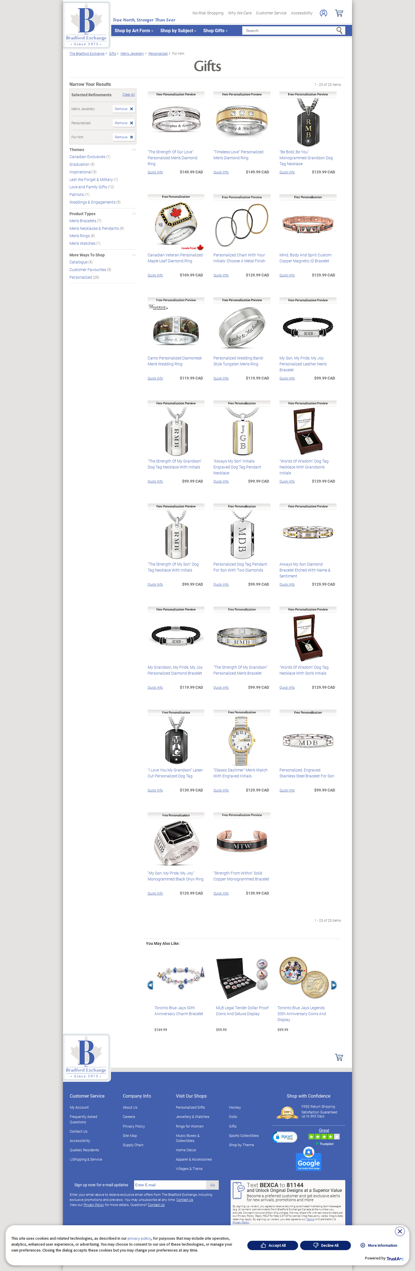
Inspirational (80, 172)
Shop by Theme (241, 1144)
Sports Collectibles (244, 1135)
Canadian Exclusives (87, 156)
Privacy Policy (134, 1126)
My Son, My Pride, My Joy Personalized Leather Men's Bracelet (303, 363)
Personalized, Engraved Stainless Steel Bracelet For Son (306, 773)
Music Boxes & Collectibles (188, 1138)
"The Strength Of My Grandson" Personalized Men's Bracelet (240, 670)
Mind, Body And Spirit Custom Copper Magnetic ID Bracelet (305, 257)
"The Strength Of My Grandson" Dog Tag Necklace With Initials (175, 464)
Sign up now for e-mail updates (101, 1185)
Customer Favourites (88, 269)
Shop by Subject (176, 30)
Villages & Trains (189, 1168)
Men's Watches (82, 243)
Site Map (130, 1135)
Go (212, 1184)
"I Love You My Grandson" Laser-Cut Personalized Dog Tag (176, 773)
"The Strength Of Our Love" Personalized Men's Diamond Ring (172, 157)
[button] (284, 1137)
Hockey (235, 1107)
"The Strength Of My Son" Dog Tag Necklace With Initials (173, 567)
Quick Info (155, 172)
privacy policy (139, 1238)
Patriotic (77, 194)
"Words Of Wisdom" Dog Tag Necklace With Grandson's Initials (304, 467)
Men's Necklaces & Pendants (94, 228)
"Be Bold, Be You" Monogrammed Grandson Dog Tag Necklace (306, 157)
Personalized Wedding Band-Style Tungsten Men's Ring (238, 361)
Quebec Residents (84, 1149)
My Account (79, 1107)
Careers (129, 1116)
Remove (121, 108)
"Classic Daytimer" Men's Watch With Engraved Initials (240, 773)
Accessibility (302, 13)
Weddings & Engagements (92, 202)
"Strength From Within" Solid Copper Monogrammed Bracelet (241, 876)
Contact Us (79, 1131)
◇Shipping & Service (86, 1159)
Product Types (82, 213)
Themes (76, 149)
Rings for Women (190, 1126)
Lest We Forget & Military (91, 179)
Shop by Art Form (132, 30)
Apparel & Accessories (194, 1159)
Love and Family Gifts (88, 186)
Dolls (233, 1116)
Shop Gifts (213, 30)
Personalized (81, 277)
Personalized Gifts (190, 1107)
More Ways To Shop (87, 255)
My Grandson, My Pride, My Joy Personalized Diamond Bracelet (175, 670)
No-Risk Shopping (208, 13)
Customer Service (271, 13)
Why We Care (240, 13)
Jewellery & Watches (192, 1116)
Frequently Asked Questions (83, 1119)
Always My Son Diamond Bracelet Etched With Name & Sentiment (305, 570)
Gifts (233, 1126)
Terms (310, 1219)
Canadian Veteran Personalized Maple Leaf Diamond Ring (175, 257)
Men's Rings (80, 235)
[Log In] (323, 13)
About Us (130, 1107)
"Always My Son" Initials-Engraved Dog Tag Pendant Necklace (237, 467)
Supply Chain (133, 1144)
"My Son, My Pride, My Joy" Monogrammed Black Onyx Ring (176, 876)
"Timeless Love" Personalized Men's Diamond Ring (238, 154)
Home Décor (186, 1149)
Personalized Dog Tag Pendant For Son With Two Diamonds (240, 567)
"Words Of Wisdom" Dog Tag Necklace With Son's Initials (304, 670)
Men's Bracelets (83, 220)
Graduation (79, 164)
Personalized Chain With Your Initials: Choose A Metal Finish (239, 257)
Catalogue (78, 262)
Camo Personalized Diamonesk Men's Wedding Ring (175, 361)
